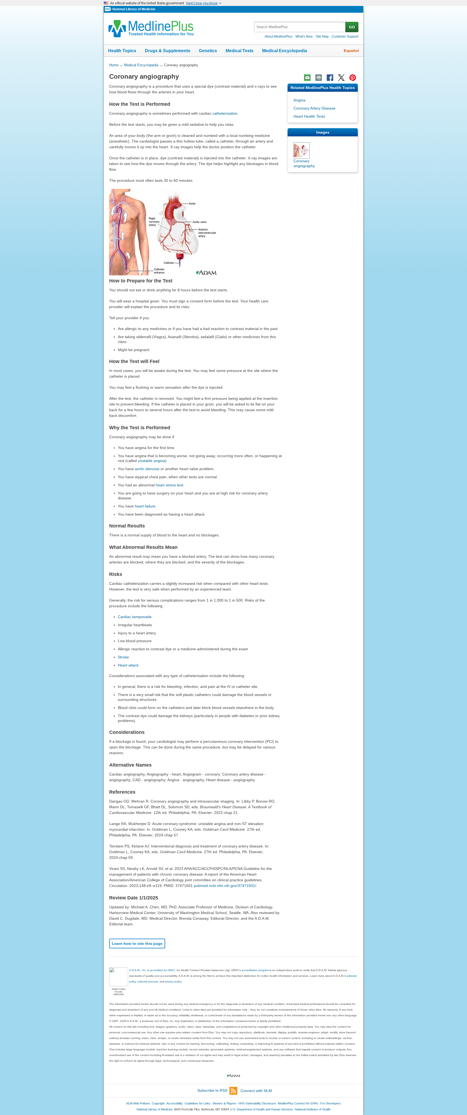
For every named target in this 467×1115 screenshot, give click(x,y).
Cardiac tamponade (135, 617)
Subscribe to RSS (212, 1090)
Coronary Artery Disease (314, 108)
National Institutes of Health (313, 1109)
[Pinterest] (353, 77)
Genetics (208, 50)
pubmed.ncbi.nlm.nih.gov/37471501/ (225, 885)
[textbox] (300, 27)
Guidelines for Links (198, 1103)
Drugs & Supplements (167, 50)
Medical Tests (239, 50)
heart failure (145, 506)
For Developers (330, 1103)
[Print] (318, 77)
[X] (341, 77)
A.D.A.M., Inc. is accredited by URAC (152, 970)
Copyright (158, 1103)
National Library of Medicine (133, 9)
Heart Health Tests (309, 116)
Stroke (123, 657)
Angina (299, 100)
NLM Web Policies (138, 1103)
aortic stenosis (147, 469)
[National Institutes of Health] (108, 9)
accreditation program (255, 970)
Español (351, 50)
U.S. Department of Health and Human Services (261, 1109)
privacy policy (173, 981)
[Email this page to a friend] (307, 77)
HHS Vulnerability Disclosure (257, 1103)
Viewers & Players (224, 1103)
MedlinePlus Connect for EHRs (298, 1103)
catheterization (225, 113)
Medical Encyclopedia (284, 50)
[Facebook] (330, 77)
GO (352, 27)
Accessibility (174, 1103)
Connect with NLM (256, 1090)
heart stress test (169, 485)
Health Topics (122, 50)
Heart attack (128, 665)
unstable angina (151, 460)
